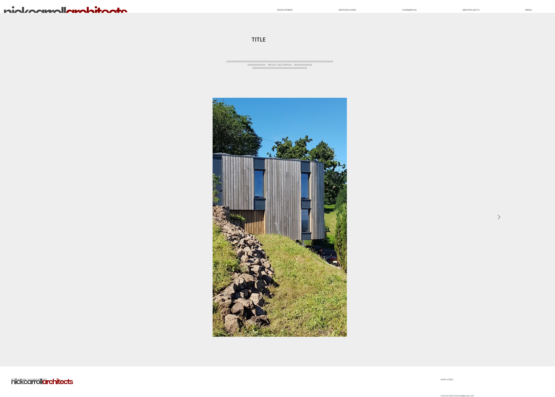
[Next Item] (499, 217)
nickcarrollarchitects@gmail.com (457, 395)
